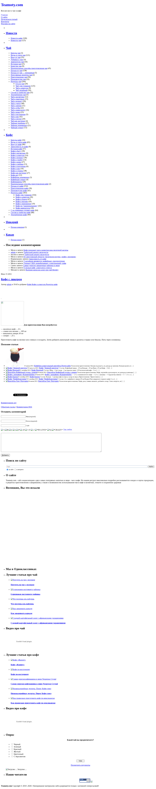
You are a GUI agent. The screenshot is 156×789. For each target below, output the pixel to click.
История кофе (16, 149)
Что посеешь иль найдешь (22, 604)
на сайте (11, 469)
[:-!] (32, 430)
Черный (17, 744)
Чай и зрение (16, 106)
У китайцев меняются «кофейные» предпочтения (44, 261)
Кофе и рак (15, 169)
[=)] (3, 430)
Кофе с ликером (11, 279)
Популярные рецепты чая (21, 75)
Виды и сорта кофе (18, 142)
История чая (16, 64)
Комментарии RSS (24, 407)
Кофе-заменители (23, 208)
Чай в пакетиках (17, 99)
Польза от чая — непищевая (22, 73)
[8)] (7, 430)
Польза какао (16, 240)
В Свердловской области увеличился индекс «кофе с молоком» (50, 257)
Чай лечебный (21, 90)
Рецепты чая (16, 81)
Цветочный (18, 754)
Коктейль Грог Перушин (48, 381)
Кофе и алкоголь (17, 155)
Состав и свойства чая (20, 92)
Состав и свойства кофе (20, 212)
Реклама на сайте (8, 24)
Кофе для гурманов (24, 195)
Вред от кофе (16, 144)
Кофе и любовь (17, 164)
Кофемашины (16, 182)
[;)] (14, 430)
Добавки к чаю (17, 60)
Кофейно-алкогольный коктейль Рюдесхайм (52, 366)
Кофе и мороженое (23, 204)
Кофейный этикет (18, 180)
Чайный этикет (17, 128)
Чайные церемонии (19, 125)
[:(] (10, 430)
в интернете (20, 469)
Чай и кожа (15, 112)
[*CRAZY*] (57, 430)
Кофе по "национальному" (27, 206)
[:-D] (22, 430)
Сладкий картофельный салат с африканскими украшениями (38, 623)
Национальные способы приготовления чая (29, 68)
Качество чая (16, 66)
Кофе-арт (14, 175)
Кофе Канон (35, 377)
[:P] (18, 430)
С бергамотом (19, 756)
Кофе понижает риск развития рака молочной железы (46, 250)
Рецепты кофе (16, 193)
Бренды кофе (16, 140)
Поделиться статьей (9, 19)
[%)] (49, 430)
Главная (4, 15)
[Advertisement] (78, 291)
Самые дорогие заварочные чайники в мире (41, 265)
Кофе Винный (37, 370)
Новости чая (16, 40)
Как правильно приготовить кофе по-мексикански (33, 703)
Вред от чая (15, 57)
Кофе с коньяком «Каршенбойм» (58, 374)
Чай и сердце (16, 119)
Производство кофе (19, 190)
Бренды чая (15, 53)
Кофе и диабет (17, 160)
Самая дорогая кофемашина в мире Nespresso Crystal (34, 684)
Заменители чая (17, 62)
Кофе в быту (16, 151)
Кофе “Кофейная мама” (48, 379)
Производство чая (18, 79)
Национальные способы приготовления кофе (29, 184)
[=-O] (27, 430)
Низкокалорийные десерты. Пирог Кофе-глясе (31, 693)
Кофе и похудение (18, 166)
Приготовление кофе (19, 188)
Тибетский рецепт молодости (36, 252)
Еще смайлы (67, 429)
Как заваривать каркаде (21, 613)
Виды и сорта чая (18, 55)
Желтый (17, 752)
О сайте (4, 17)
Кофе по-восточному (20, 674)
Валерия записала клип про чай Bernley (42, 270)
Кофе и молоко (22, 201)
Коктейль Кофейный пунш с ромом (62, 372)
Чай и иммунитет (18, 110)
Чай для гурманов (23, 86)
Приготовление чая (19, 77)
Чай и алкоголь (22, 88)
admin (13, 252)
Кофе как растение (18, 173)
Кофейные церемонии (20, 177)
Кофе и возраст (17, 158)
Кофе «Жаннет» (18, 665)
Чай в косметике (17, 97)
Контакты (5, 21)
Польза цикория (17, 227)
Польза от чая (16, 70)
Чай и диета (16, 103)
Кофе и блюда (21, 199)
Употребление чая (18, 95)
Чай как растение (18, 121)
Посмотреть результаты (80, 765)
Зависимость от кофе (19, 147)
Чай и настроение (18, 114)
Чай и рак (15, 117)
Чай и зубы (15, 108)
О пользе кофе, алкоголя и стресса (38, 268)
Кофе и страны (17, 171)
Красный (17, 749)
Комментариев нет (8, 403)
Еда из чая (20, 84)
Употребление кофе (19, 215)
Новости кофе (16, 38)
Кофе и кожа (16, 162)
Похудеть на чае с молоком (22, 585)
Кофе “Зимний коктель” (49, 368)
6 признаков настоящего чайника (25, 594)
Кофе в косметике (18, 153)
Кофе (29, 284)
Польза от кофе (17, 186)
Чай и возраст (16, 101)
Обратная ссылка (8, 407)
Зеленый (17, 747)
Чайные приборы (18, 123)
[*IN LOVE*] (41, 430)
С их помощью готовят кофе (22, 210)
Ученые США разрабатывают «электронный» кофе (45, 263)
